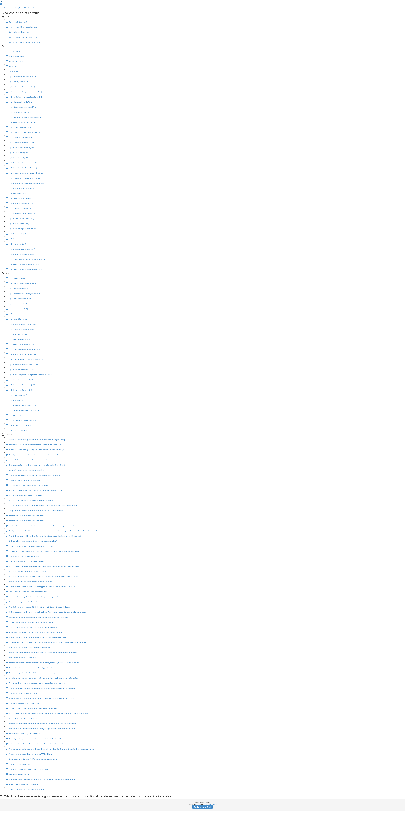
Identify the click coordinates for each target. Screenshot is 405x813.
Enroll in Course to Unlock (202, 807)
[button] (1, 2)
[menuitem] (1, 5)
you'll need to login (211, 804)
